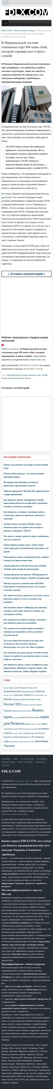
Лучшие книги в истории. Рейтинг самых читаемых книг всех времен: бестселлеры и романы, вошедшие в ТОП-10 (23, 527)
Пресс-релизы (25, 762)
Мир (15, 759)
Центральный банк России (19, 378)
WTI (35, 688)
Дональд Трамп (22, 694)
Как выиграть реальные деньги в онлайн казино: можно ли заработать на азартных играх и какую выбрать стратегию (26, 656)
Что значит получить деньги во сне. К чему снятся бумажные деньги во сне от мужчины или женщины (26, 599)
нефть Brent (8, 729)
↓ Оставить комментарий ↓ (26, 274)
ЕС (32, 694)
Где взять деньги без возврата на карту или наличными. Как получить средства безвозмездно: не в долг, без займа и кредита (24, 644)
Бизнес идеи (8, 762)
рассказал (7, 197)
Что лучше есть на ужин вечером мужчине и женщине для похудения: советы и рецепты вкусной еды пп (24, 631)
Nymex (31, 687)
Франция (16, 711)
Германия (40, 691)
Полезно (40, 762)
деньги (22, 717)
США (18, 704)
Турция (39, 704)
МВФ (39, 699)
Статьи (5, 765)
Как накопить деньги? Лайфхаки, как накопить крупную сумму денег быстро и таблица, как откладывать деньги (25, 611)
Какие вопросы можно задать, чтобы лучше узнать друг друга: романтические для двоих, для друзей (26, 548)
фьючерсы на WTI (27, 737)
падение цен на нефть (30, 729)
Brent (11, 688)
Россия (4, 378)
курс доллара (36, 724)
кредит (28, 723)
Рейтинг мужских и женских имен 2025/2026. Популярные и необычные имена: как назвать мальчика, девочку (25, 587)
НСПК (44, 375)
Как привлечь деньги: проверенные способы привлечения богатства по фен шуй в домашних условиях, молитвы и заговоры (25, 503)
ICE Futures (22, 687)
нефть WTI (18, 729)
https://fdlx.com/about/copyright (14, 814)
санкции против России (34, 733)
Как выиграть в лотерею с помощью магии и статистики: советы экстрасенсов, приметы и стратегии (24, 515)
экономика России (16, 742)
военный (16, 717)
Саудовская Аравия (28, 705)
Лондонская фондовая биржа (24, 699)
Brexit (15, 688)
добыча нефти (33, 717)
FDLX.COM (11, 771)
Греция (6, 695)
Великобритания (12, 691)
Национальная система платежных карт (24, 375)
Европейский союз (40, 695)
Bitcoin (6, 688)
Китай (7, 699)
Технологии (27, 759)
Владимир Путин (28, 691)
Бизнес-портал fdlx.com (23, 781)
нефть (44, 723)
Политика (41, 759)
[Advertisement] (26, 306)
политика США (17, 733)
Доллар (11, 695)
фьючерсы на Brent (12, 737)
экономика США (28, 741)
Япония (23, 710)
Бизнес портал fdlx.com (34, 359)
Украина (8, 710)
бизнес (29, 711)
